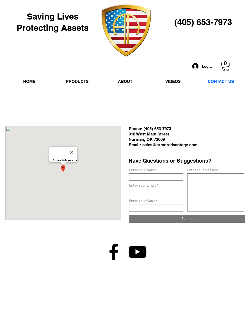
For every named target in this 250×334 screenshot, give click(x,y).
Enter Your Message (203, 170)
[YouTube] (137, 252)
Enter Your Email (142, 186)
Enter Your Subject (144, 201)
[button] (225, 66)
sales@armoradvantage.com (170, 144)
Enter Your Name (142, 170)
